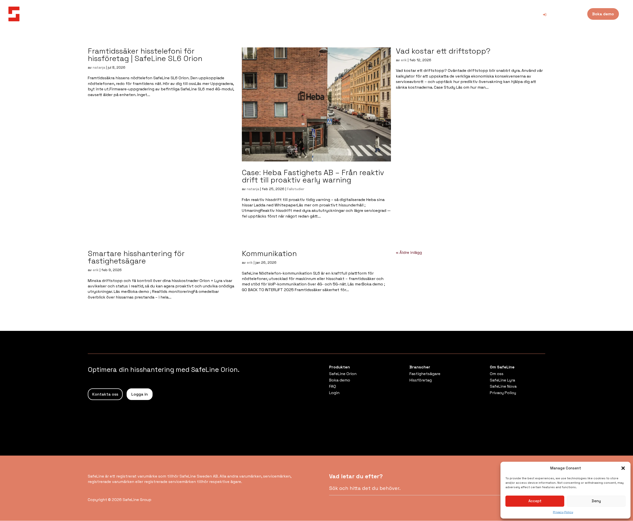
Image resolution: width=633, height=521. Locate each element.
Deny (596, 501)
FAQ (332, 386)
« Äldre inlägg (409, 252)
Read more (103, 107)
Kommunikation (269, 253)
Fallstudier (295, 189)
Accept (535, 501)
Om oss (496, 373)
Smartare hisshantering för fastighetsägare (136, 257)
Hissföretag (420, 380)
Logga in (139, 394)
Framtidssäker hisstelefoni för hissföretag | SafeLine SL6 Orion (145, 54)
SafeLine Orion (343, 373)
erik (404, 60)
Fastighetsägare (424, 373)
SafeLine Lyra (502, 380)
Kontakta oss (105, 394)
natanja (99, 67)
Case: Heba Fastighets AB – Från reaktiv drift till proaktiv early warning (313, 176)
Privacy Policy (563, 512)
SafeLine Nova (503, 386)
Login (334, 392)
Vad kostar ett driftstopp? (443, 51)
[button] (623, 468)
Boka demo (339, 380)
